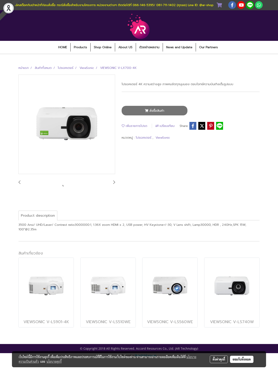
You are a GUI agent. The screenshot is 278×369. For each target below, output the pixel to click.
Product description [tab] (38, 215)
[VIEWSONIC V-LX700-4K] (67, 124)
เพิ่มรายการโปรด (136, 126)
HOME (62, 47)
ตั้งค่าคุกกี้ (219, 359)
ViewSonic (163, 137)
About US (125, 47)
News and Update (179, 47)
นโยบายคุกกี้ (54, 361)
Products (80, 47)
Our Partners (208, 47)
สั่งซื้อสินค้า (156, 110)
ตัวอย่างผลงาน (149, 47)
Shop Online (103, 47)
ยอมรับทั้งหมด (242, 359)
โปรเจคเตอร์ (144, 137)
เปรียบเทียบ (167, 126)
